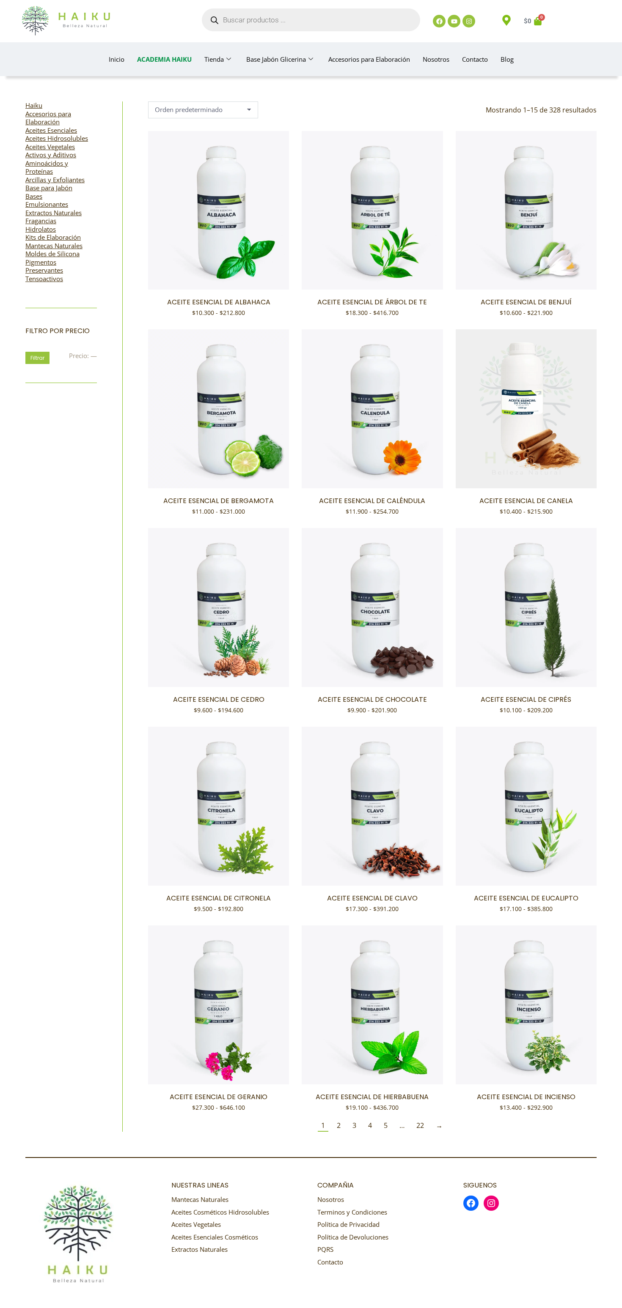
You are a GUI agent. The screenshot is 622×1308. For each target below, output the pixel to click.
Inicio (116, 59)
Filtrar (37, 357)
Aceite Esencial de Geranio (218, 1097)
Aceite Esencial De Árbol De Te (372, 302)
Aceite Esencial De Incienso (526, 1097)
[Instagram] (468, 21)
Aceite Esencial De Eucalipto (526, 898)
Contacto (475, 59)
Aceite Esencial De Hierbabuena (372, 1097)
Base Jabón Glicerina (276, 59)
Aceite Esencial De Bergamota (218, 501)
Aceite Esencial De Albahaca (218, 302)
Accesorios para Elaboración (369, 59)
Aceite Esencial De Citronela (218, 898)
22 (420, 1125)
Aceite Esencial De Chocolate (372, 699)
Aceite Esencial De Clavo (372, 898)
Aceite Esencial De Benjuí (526, 302)
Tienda (214, 59)
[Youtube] (454, 21)
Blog (507, 59)
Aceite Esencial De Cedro (218, 699)
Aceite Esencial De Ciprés (526, 699)
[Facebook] (439, 21)
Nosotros (436, 59)
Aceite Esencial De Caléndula (372, 501)
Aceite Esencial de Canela (526, 501)
